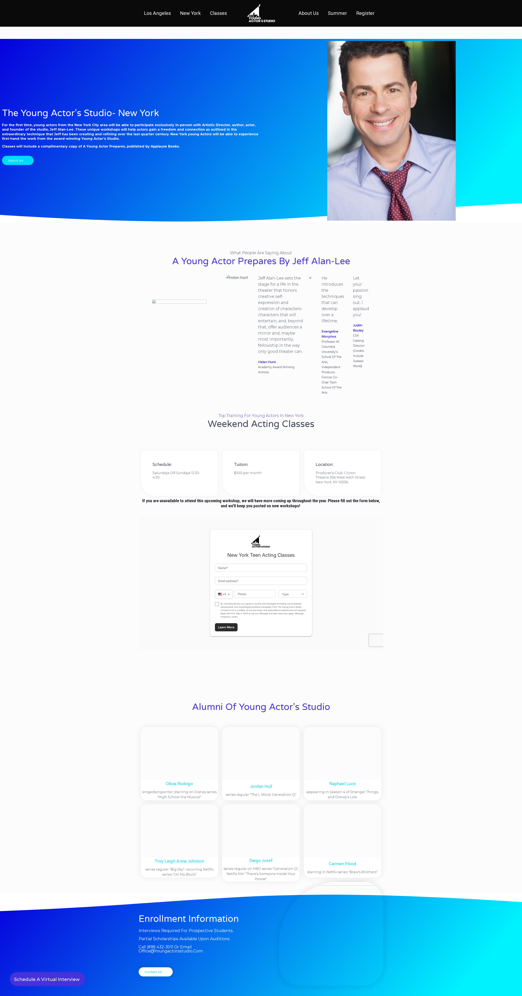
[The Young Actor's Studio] (261, 13)
